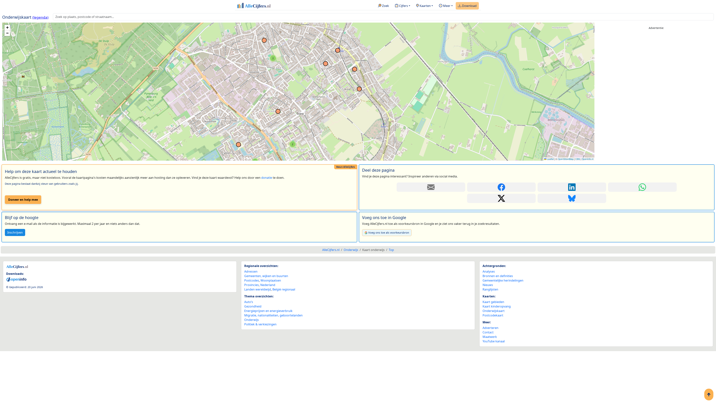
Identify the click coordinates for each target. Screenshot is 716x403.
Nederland (267, 285)
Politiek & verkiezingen (260, 324)
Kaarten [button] (425, 6)
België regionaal (283, 289)
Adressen (250, 271)
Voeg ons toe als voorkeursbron (388, 232)
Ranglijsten (490, 289)
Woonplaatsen (270, 280)
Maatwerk (490, 337)
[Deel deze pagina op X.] (501, 198)
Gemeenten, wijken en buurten (266, 276)
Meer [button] (446, 6)
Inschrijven (15, 232)
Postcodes (251, 280)
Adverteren (490, 328)
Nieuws (488, 285)
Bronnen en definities (498, 276)
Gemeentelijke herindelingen (503, 280)
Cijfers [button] (403, 6)
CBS (577, 158)
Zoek (385, 6)
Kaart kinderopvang (497, 306)
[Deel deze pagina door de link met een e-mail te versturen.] (431, 187)
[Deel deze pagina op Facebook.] (501, 187)
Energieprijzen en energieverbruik (268, 311)
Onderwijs (251, 320)
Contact (488, 332)
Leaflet (550, 158)
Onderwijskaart (494, 311)
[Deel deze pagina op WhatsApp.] (642, 187)
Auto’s (248, 302)
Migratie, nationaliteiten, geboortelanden (273, 315)
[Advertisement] (656, 59)
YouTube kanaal (494, 341)
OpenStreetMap (566, 158)
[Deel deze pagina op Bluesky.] (572, 198)
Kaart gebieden (493, 302)
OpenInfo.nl (587, 158)
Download (469, 6)
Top (391, 250)
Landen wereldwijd (257, 289)
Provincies (251, 285)
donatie (266, 178)
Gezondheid (252, 306)
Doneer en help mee (23, 200)
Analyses (489, 271)
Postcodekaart (493, 315)
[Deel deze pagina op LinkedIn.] (572, 187)
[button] (292, 144)
